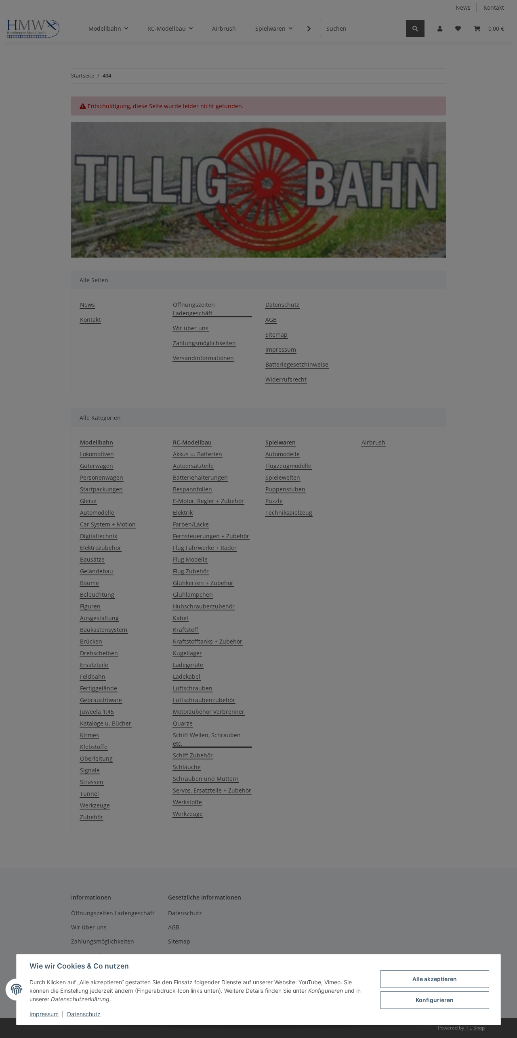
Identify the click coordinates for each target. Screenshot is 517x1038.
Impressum (44, 1014)
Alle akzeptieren (434, 978)
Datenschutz (84, 1014)
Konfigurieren (435, 999)
